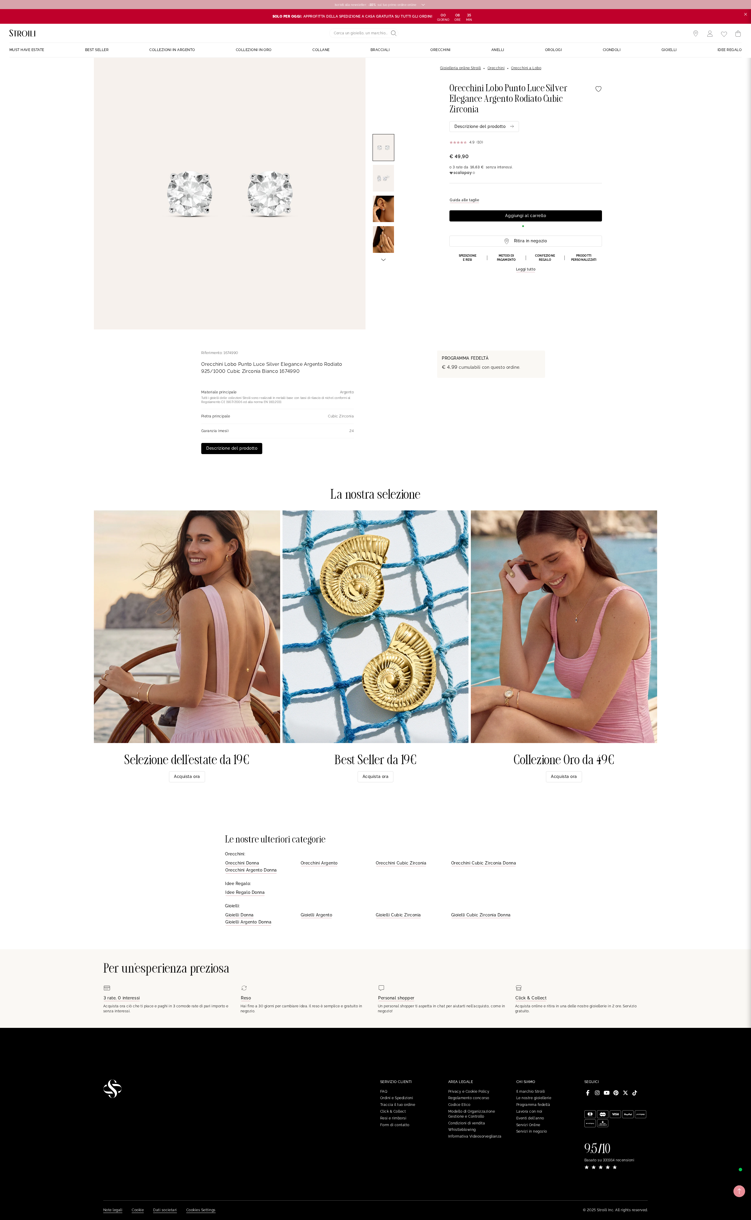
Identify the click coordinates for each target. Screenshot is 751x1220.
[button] (525, 263)
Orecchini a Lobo (526, 68)
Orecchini (496, 68)
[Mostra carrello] (738, 34)
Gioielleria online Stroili (460, 68)
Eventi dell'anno (530, 1118)
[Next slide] (383, 259)
